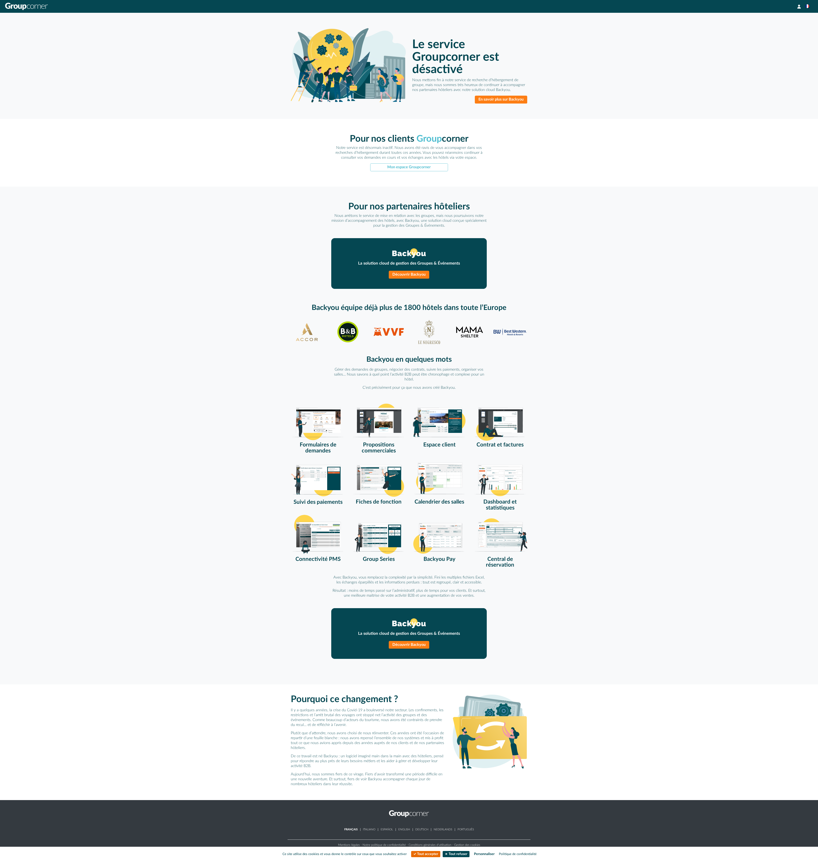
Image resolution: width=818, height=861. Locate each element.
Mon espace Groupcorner (409, 167)
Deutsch (421, 829)
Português (466, 829)
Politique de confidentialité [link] (518, 854)
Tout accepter (427, 854)
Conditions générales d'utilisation (430, 845)
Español (387, 829)
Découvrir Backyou (409, 274)
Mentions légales (349, 845)
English (404, 829)
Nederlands (443, 829)
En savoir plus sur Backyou (501, 99)
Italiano (369, 829)
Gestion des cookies (467, 845)
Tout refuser (457, 854)
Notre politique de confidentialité (384, 845)
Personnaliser (484, 854)
